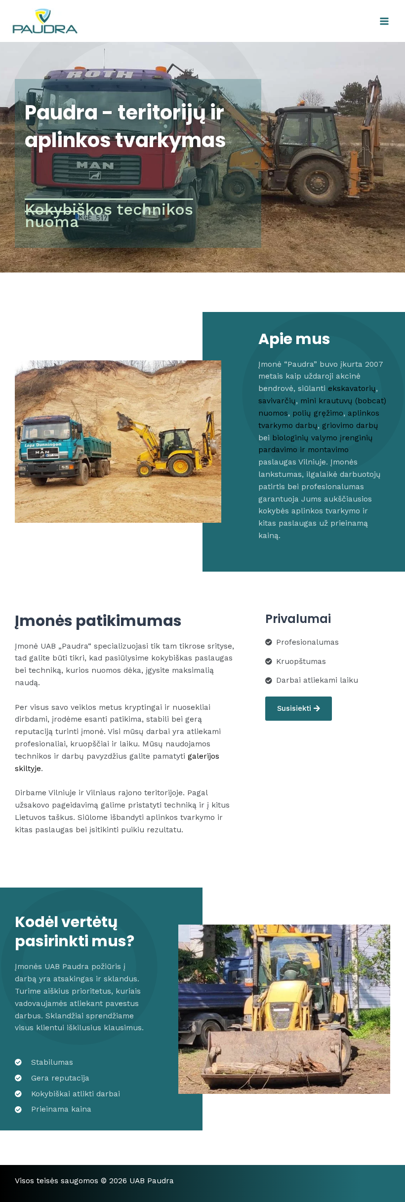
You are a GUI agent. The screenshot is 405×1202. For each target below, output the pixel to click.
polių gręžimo (317, 413)
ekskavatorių (352, 388)
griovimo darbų (350, 425)
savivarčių (277, 400)
